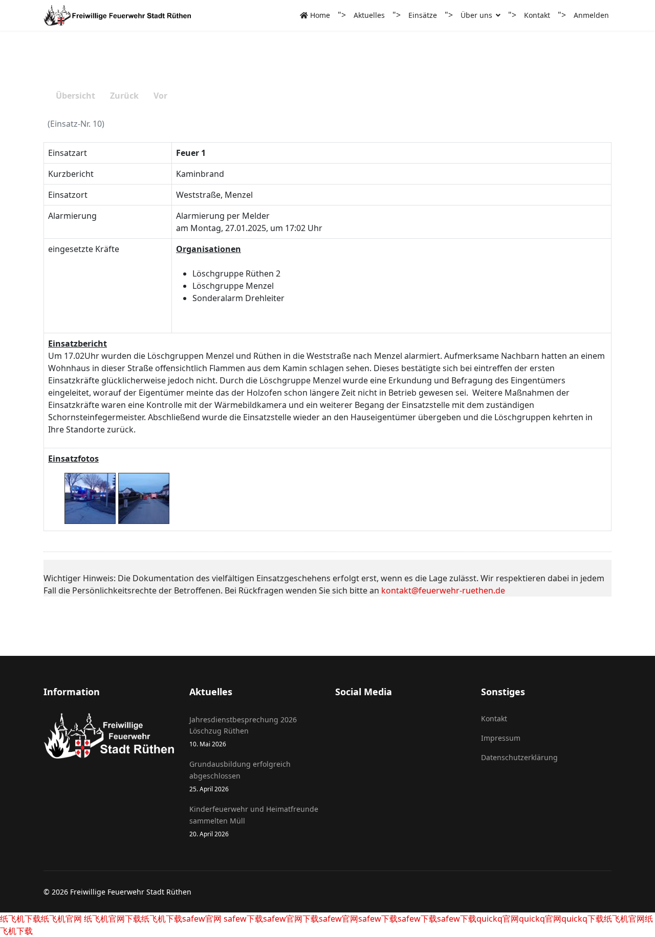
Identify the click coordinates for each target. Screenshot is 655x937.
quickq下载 (582, 918)
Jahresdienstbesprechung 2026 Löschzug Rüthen (243, 731)
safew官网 (202, 918)
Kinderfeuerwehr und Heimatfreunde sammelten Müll (253, 821)
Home (319, 15)
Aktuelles (369, 15)
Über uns (476, 15)
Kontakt (537, 15)
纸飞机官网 (61, 918)
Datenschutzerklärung (519, 757)
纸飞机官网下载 (111, 918)
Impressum (500, 738)
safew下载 (242, 918)
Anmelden (591, 15)
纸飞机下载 (20, 918)
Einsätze (422, 15)
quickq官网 (497, 918)
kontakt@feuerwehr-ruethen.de (443, 590)
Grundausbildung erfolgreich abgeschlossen (240, 776)
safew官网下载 (291, 918)
